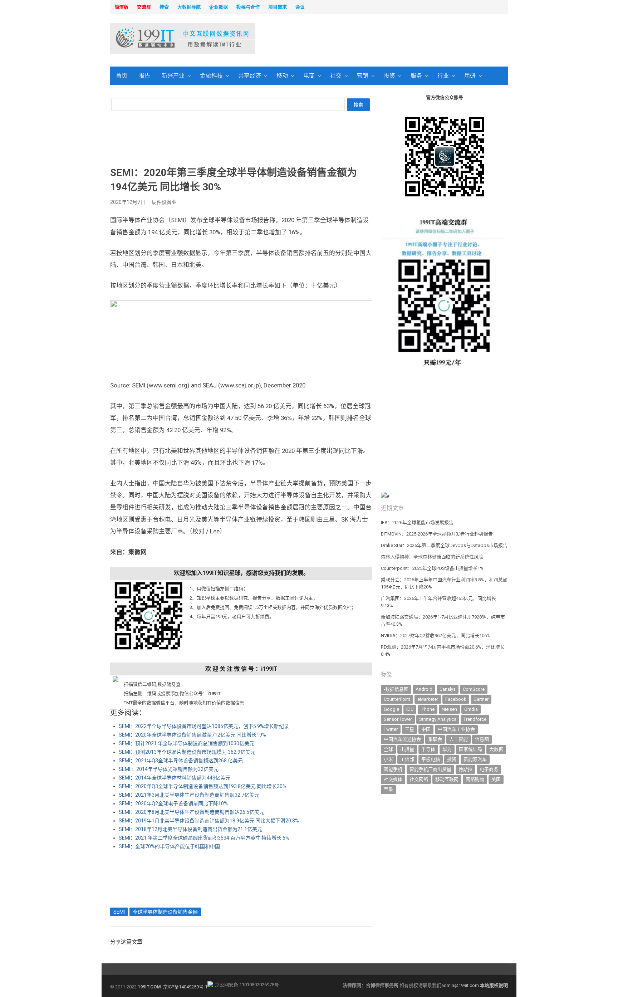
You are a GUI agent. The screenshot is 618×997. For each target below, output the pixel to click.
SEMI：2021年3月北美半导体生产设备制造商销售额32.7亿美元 (189, 795)
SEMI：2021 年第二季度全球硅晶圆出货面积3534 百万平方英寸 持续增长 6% (204, 838)
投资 (389, 75)
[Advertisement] (400, 39)
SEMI (119, 912)
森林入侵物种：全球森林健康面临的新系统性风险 (432, 556)
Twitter (391, 729)
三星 (409, 729)
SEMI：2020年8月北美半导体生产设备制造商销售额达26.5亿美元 (191, 812)
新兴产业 (173, 75)
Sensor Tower (398, 719)
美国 (496, 779)
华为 (447, 749)
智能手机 (393, 769)
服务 (416, 75)
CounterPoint (397, 699)
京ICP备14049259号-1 (185, 986)
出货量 (407, 749)
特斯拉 (465, 769)
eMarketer (427, 699)
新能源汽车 (475, 759)
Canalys (448, 689)
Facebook (455, 699)
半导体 (428, 749)
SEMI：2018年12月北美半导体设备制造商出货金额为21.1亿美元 (190, 829)
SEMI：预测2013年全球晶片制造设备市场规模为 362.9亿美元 (187, 752)
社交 (336, 75)
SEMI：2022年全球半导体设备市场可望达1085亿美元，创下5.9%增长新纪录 (204, 726)
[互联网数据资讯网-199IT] (156, 38)
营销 (362, 75)
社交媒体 (393, 779)
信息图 (482, 739)
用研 (470, 75)
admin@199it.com (460, 985)
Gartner (481, 699)
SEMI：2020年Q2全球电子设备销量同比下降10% (173, 803)
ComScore (474, 689)
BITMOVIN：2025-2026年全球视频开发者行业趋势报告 (437, 534)
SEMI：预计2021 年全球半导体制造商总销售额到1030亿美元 (186, 743)
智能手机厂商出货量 (430, 769)
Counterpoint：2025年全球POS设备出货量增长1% (432, 568)
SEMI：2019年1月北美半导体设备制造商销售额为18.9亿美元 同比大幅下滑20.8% (209, 820)
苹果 (388, 789)
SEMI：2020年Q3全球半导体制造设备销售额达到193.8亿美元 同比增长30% (202, 786)
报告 (144, 75)
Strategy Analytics (437, 719)
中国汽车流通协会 (402, 739)
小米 (388, 759)
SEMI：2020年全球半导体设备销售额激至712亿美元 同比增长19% (192, 735)
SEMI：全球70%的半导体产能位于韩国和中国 (169, 846)
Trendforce (475, 719)
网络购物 (475, 779)
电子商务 (489, 769)
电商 (309, 75)
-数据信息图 (396, 689)
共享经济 (249, 75)
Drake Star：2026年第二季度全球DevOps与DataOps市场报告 (444, 545)
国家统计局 (470, 749)
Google (391, 709)
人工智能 (458, 739)
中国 (426, 729)
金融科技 (211, 75)
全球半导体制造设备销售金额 (165, 912)
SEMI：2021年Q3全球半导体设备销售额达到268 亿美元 (181, 760)
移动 (282, 75)
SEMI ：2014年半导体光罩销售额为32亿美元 (169, 769)
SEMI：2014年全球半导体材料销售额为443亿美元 (174, 778)
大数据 (496, 749)
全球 (388, 749)
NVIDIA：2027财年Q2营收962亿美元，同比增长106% (435, 635)
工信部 (407, 759)
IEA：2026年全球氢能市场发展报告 (417, 522)
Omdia (471, 709)
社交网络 (418, 779)
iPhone (428, 709)
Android (424, 689)
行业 (443, 75)
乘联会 (435, 739)
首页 (121, 75)
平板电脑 (430, 759)
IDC (409, 709)
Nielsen (449, 709)
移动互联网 (446, 779)
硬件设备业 (164, 202)
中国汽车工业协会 (456, 729)
